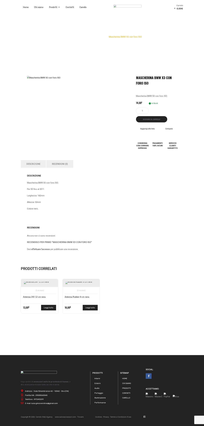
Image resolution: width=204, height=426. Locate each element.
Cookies (98, 417)
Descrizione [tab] (33, 164)
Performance (100, 403)
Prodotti (53, 7)
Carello (126, 398)
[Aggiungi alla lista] (26, 284)
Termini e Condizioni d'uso (120, 417)
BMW (104, 37)
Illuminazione (100, 398)
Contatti (70, 7)
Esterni (98, 383)
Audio (83, 37)
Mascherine (93, 37)
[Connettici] (149, 376)
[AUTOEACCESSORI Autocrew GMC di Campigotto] (127, 7)
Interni (97, 378)
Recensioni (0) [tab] (60, 164)
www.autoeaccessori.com (65, 417)
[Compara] (26, 289)
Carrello (83, 7)
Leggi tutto (48, 308)
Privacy (106, 417)
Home (26, 7)
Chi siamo (38, 7)
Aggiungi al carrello (151, 119)
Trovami (80, 417)
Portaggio (99, 393)
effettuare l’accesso (40, 249)
